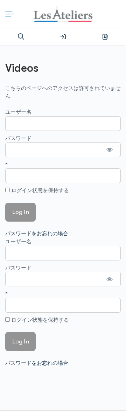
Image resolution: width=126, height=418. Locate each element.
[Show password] (110, 149)
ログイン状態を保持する (39, 190)
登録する (105, 36)
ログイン (63, 36)
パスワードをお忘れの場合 (36, 233)
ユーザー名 (18, 112)
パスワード (18, 138)
